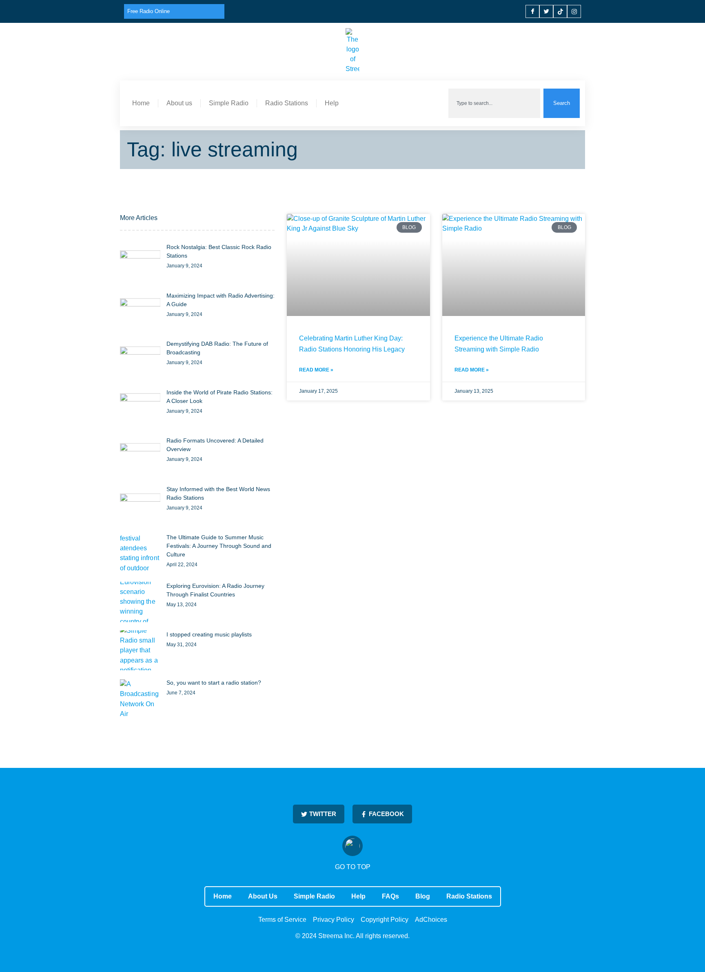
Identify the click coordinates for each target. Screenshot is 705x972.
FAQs (390, 896)
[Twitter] (546, 11)
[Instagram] (574, 11)
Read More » (316, 370)
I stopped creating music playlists (209, 634)
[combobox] (494, 103)
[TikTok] (560, 11)
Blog (422, 896)
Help (332, 103)
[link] (140, 263)
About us (179, 103)
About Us (262, 896)
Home (141, 103)
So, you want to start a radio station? (213, 682)
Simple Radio (228, 103)
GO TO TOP (352, 866)
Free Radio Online (148, 11)
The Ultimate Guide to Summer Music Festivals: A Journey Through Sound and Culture (218, 546)
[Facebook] (532, 11)
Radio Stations (286, 103)
